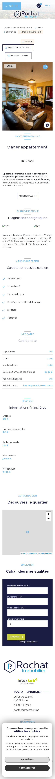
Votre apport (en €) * (16, 608)
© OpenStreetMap (45, 553)
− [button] (49, 518)
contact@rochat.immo (26, 710)
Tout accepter (27, 768)
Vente (40, 28)
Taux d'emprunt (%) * (16, 619)
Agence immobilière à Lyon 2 (18, 28)
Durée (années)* (14, 597)
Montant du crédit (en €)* (18, 586)
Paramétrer (27, 759)
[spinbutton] (27, 623)
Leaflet (23, 553)
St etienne (11, 32)
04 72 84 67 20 (22, 705)
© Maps (32, 553)
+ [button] (49, 514)
